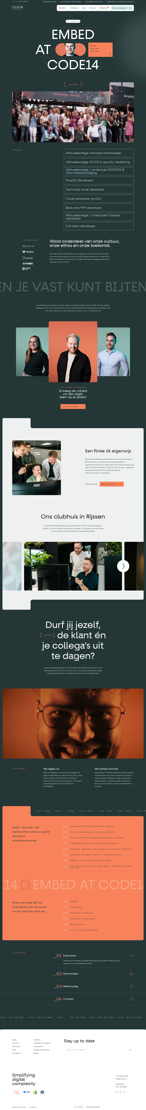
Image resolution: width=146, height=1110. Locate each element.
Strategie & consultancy (42, 1043)
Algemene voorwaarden (19, 1107)
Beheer (36, 1053)
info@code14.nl (121, 1079)
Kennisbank (16, 1053)
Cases (14, 1040)
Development (38, 1046)
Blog (13, 1050)
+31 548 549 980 (122, 1076)
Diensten (37, 1040)
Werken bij (16, 1046)
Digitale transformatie (41, 1050)
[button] (94, 955)
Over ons (15, 1043)
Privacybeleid (32, 1107)
